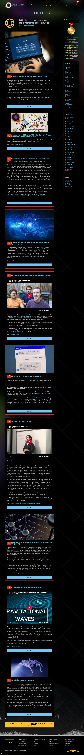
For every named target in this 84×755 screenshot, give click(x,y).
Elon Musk (17, 102)
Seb (68, 161)
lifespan (66, 52)
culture (75, 44)
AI (68, 38)
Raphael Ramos (70, 152)
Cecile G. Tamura (71, 144)
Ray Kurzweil (68, 72)
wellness (74, 58)
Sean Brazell (70, 156)
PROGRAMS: (67, 743)
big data (67, 90)
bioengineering (68, 91)
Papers (50, 5)
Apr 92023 (9, 76)
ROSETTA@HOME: (21, 745)
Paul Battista (13, 261)
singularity (76, 55)
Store (71, 5)
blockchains (68, 99)
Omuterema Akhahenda (69, 140)
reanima (69, 53)
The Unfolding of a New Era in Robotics (22, 680)
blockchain (76, 42)
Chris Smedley (70, 169)
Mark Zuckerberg (69, 77)
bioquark (69, 41)
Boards (38, 5)
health (68, 47)
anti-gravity (67, 81)
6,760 (45, 724)
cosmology (67, 107)
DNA (66, 71)
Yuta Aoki (69, 146)
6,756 (29, 724)
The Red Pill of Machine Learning (21, 421)
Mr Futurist (67, 183)
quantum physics (33, 261)
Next (29, 726)
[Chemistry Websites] (71, 29)
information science (26, 261)
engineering (26, 199)
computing (17, 261)
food (23, 573)
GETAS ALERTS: (67, 739)
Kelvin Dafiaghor (71, 131)
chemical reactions (26, 557)
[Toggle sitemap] (75, 2)
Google (65, 47)
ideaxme (66, 49)
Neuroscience (77, 52)
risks (74, 55)
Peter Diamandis (69, 70)
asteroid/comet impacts (70, 84)
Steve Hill (69, 157)
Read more (29, 106)
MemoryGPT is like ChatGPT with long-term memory (26, 376)
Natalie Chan (70, 154)
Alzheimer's (71, 38)
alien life (16, 144)
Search (77, 21)
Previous (11, 724)
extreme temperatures (44, 565)
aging (66, 38)
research (72, 55)
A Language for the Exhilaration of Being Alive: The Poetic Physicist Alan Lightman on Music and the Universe (31, 136)
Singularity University (70, 75)
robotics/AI (31, 102)
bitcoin (72, 42)
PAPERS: (35, 745)
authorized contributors (29, 26)
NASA (74, 52)
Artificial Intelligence (69, 39)
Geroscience (68, 180)
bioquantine (74, 39)
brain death (66, 44)
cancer (69, 44)
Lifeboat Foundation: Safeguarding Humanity (15, 5)
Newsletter (63, 5)
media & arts (21, 144)
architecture (68, 82)
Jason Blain (69, 164)
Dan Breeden (13, 144)
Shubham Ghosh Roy (71, 121)
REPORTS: (35, 743)
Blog (35, 5)
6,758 (37, 724)
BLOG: (34, 741)
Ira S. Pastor (70, 167)
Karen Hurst (69, 133)
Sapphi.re (24, 750)
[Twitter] (71, 751)
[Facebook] (68, 751)
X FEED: (19, 741)
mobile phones (29, 503)
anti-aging (75, 38)
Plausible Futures (69, 186)
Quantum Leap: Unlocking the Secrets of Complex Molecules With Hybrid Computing (30, 243)
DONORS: (50, 741)
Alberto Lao (69, 149)
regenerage (74, 53)
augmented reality (69, 86)
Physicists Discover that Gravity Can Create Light (26, 587)
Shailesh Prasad (70, 126)
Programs (42, 5)
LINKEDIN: (50, 739)
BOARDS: (66, 741)
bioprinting (67, 95)
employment (22, 102)
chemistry (22, 199)
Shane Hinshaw (70, 151)
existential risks (26, 102)
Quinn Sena (69, 123)
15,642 (51, 724)
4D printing (67, 68)
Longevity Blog (68, 181)
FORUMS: (50, 745)
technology (74, 57)
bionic (66, 94)
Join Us (58, 5)
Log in (22, 26)
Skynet (66, 76)
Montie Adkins (70, 166)
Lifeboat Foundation (13, 750)
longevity (71, 52)
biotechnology (68, 42)
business (67, 100)
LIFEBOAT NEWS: (36, 739)
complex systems (69, 104)
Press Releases (76, 5)
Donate (54, 5)
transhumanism (69, 58)
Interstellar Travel (75, 49)
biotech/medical (18, 199)
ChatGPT (47, 391)
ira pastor (68, 50)
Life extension (73, 50)
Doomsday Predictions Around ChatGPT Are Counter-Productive (30, 76)
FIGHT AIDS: (20, 743)
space (67, 56)
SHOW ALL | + (67, 171)
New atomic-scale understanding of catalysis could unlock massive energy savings (31, 543)
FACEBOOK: (20, 739)
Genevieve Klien (70, 117)
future (74, 45)
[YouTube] (75, 751)
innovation (17, 407)
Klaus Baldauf (70, 142)
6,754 (21, 724)
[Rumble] (78, 751)
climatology (68, 103)
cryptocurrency (72, 44)
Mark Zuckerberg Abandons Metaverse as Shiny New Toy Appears (30, 275)
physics (19, 647)
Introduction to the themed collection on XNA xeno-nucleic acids (30, 159)
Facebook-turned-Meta (32, 314)
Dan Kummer (13, 334)
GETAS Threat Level (9, 742)
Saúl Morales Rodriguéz (70, 119)
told (31, 323)
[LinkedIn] (73, 751)
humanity (77, 47)
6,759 (41, 724)
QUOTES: (66, 745)
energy (17, 647)
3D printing (67, 67)
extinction (71, 45)
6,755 (25, 724)
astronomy (67, 85)
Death (77, 44)
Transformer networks (18, 403)
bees (66, 89)
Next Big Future (68, 184)
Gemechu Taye (13, 102)
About (32, 5)
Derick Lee (69, 147)
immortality (70, 49)
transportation (38, 503)
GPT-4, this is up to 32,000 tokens (35, 398)
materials (17, 710)
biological (67, 93)
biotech (74, 41)
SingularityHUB (68, 188)
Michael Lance (70, 162)
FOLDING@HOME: (52, 743)
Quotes (67, 5)
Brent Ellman (70, 159)
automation (67, 87)
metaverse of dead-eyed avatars (21, 316)
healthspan (73, 47)
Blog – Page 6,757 (42, 13)
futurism (77, 45)
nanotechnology (31, 199)
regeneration (68, 55)
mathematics (24, 503)
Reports (46, 5)
